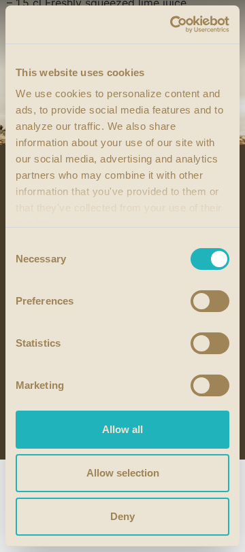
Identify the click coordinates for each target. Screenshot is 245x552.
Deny (122, 516)
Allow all (122, 429)
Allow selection (122, 473)
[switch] (210, 301)
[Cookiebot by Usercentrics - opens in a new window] (172, 24)
